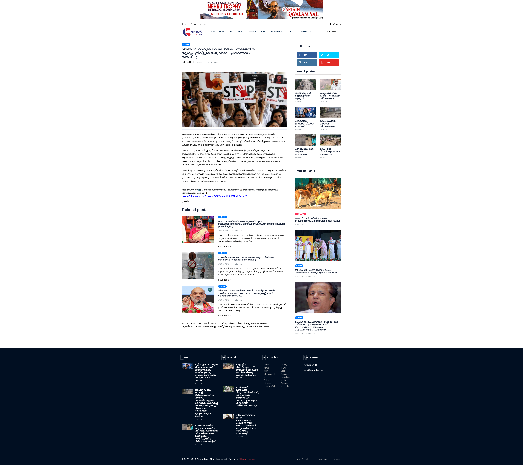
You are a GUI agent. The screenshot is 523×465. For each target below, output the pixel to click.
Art (265, 377)
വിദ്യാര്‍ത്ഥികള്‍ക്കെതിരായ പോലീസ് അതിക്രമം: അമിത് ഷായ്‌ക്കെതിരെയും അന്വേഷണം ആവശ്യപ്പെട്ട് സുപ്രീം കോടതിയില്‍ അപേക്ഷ (247, 293)
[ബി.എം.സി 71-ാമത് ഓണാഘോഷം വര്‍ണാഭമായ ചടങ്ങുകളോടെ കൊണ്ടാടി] (318, 245)
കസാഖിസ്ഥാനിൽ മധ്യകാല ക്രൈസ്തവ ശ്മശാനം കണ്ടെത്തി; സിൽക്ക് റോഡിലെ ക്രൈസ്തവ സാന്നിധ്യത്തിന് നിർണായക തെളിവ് (206, 433)
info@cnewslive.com (314, 370)
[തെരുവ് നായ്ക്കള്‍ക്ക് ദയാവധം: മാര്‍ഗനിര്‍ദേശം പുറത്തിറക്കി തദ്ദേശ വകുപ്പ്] (318, 193)
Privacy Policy (322, 459)
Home (213, 32)
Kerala (266, 368)
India (266, 371)
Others (292, 32)
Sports (284, 371)
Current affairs (270, 386)
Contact (337, 459)
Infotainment (277, 32)
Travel (283, 368)
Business (285, 374)
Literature (268, 383)
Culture (267, 380)
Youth (283, 380)
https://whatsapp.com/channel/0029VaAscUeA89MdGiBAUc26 (214, 196)
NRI (231, 32)
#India (186, 201)
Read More (223, 247)
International (269, 374)
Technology (286, 386)
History (284, 364)
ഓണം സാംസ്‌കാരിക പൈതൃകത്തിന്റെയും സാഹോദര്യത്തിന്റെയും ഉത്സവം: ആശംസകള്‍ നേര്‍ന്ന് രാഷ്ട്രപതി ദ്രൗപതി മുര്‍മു (251, 224)
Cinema (284, 383)
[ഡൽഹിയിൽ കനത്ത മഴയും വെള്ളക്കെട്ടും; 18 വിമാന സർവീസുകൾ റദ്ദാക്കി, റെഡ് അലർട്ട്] (198, 265)
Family (262, 32)
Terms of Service (302, 459)
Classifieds (306, 32)
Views (240, 32)
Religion (252, 32)
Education (285, 377)
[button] (185, 24)
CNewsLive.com (247, 459)
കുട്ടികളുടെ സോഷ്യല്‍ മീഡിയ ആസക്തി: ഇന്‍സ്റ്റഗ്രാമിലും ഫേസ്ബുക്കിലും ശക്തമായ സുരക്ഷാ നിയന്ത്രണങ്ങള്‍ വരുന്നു (206, 372)
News (221, 32)
